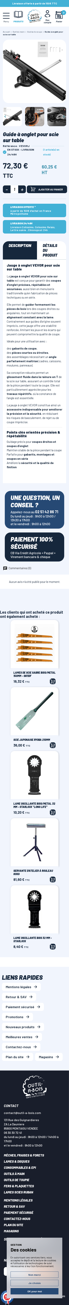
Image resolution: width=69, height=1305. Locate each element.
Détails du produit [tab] (50, 250)
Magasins (46, 1057)
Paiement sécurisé (20, 1007)
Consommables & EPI (20, 1167)
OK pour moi (34, 1291)
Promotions (14, 1017)
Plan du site (15, 1057)
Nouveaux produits (20, 1027)
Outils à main (14, 1174)
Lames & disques (17, 1161)
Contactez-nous (18, 1047)
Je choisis (34, 1283)
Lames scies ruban (18, 1192)
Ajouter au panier (50, 189)
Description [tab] (20, 245)
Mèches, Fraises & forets (24, 1155)
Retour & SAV (16, 997)
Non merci (34, 1274)
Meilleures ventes (19, 1037)
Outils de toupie (16, 1180)
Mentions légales (18, 987)
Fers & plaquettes (19, 1186)
